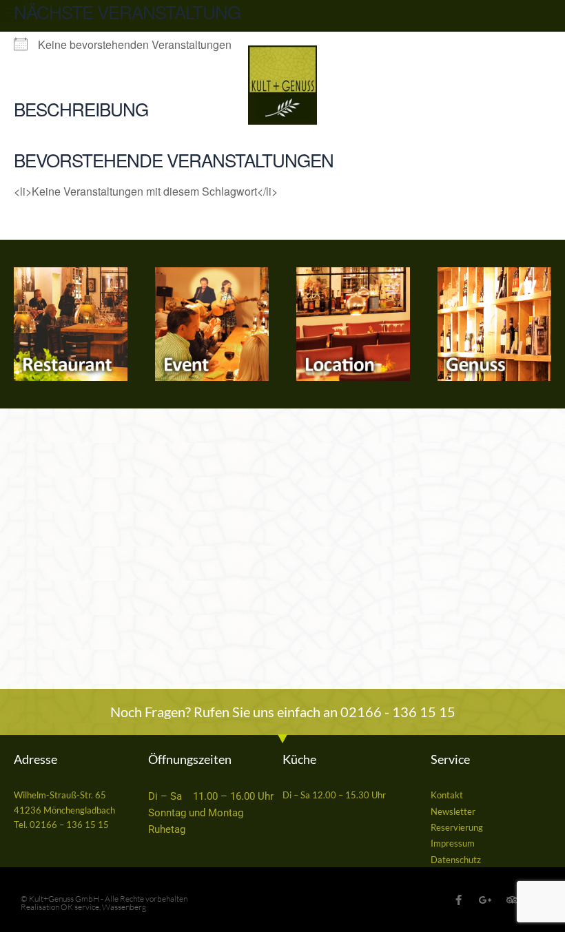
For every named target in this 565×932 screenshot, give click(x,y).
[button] (11, 11)
